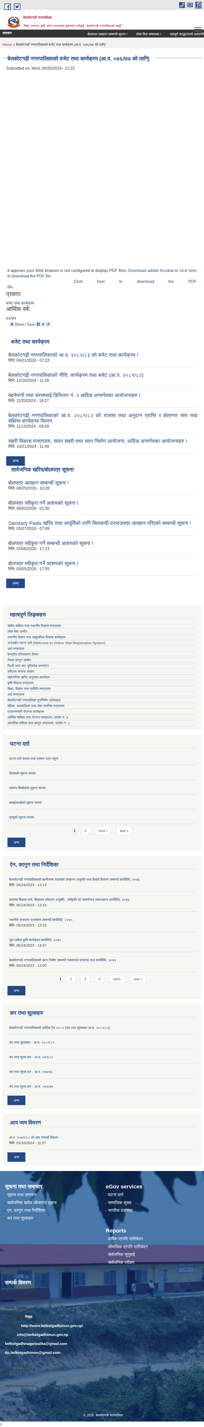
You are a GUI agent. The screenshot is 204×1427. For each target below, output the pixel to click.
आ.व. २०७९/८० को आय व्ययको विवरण (33, 1137)
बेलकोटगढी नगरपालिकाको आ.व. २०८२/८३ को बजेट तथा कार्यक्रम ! (73, 355)
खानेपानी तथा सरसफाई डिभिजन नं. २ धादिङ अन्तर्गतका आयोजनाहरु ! (74, 395)
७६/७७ (11, 318)
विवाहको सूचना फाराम (22, 773)
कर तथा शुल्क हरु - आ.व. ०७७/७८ (31, 1072)
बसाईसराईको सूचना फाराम (25, 803)
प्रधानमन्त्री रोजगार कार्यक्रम (26, 712)
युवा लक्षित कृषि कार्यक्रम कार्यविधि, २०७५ (35, 940)
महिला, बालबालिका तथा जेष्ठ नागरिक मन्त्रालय (36, 706)
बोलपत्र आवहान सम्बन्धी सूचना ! (95, 34)
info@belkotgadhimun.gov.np (42, 1334)
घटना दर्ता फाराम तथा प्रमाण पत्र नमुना (33, 759)
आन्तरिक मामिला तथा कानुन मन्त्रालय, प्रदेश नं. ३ (39, 723)
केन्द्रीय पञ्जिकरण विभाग (23, 654)
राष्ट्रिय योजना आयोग (20, 671)
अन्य (15, 461)
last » (124, 831)
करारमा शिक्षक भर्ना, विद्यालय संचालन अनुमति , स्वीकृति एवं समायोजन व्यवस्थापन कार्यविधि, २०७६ (69, 900)
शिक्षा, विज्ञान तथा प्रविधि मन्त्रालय (29, 689)
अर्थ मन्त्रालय (15, 649)
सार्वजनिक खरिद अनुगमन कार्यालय (29, 677)
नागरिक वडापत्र (120, 1210)
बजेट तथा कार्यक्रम (20, 303)
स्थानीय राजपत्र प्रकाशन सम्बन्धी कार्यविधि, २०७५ (40, 920)
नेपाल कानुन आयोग (19, 660)
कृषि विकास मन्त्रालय (21, 683)
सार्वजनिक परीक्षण (121, 1262)
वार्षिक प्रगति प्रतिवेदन (125, 1238)
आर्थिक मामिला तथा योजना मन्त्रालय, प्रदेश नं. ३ (37, 717)
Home (7, 45)
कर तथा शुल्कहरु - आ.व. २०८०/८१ (31, 1042)
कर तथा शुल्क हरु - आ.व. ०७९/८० (31, 1057)
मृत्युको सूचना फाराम (21, 817)
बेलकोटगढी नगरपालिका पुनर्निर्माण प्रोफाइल (34, 700)
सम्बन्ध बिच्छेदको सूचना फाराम (27, 788)
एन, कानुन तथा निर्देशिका (26, 1210)
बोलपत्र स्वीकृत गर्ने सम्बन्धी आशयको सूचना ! (50, 543)
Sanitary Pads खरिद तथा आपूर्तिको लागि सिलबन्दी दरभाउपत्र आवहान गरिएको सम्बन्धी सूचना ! (99, 523)
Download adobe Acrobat (151, 270)
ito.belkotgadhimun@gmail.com (32, 1352)
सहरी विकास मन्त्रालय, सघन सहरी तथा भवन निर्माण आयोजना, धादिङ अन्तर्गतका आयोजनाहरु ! (97, 441)
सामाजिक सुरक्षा (119, 1202)
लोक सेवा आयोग (17, 631)
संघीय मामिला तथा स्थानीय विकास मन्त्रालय (34, 626)
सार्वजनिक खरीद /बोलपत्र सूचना (32, 1202)
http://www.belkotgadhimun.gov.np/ (52, 1326)
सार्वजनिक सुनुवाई (121, 1254)
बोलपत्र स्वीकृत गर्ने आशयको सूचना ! (43, 503)
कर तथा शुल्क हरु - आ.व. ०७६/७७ (31, 1086)
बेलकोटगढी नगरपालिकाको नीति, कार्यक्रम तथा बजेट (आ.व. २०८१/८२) (76, 375)
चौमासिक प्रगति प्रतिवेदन (128, 1246)
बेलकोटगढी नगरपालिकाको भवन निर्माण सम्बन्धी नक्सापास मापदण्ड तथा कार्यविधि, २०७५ (62, 960)
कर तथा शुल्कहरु (20, 1218)
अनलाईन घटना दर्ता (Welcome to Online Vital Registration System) (56, 643)
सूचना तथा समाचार (21, 1194)
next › (103, 831)
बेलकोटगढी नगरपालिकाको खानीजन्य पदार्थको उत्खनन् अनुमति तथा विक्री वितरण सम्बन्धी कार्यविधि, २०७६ (74, 879)
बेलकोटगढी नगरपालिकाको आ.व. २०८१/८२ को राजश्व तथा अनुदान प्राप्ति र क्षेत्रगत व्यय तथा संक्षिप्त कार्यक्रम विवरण (103, 418)
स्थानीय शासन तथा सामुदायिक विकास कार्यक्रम (36, 637)
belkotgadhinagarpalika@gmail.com (36, 1343)
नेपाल (28, 1317)
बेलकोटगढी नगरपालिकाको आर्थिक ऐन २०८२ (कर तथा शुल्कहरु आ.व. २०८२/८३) (59, 1028)
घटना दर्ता (115, 1194)
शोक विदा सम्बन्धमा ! (136, 34)
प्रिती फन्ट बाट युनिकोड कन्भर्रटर (28, 666)
